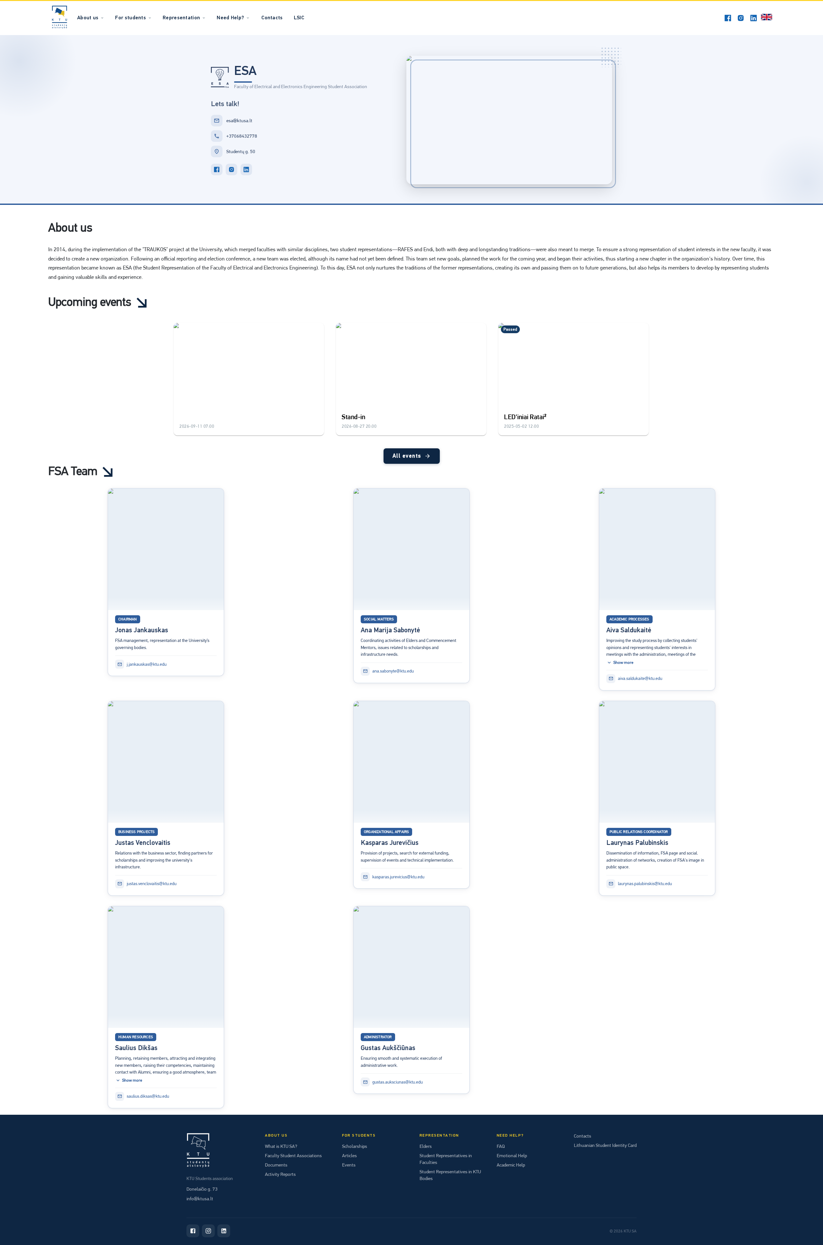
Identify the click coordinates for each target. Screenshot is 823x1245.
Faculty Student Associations (293, 1155)
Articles (349, 1155)
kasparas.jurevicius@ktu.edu (398, 876)
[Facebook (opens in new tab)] (727, 18)
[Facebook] (216, 169)
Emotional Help (512, 1155)
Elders (426, 1146)
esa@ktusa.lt (239, 121)
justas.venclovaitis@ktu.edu (151, 883)
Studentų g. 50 (240, 151)
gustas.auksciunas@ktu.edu (397, 1082)
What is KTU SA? (281, 1146)
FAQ (501, 1146)
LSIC (299, 18)
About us (87, 18)
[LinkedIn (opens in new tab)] (753, 18)
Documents (276, 1165)
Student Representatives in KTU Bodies (450, 1175)
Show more (623, 662)
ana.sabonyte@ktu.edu (393, 670)
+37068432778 (241, 136)
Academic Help (511, 1165)
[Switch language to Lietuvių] (766, 18)
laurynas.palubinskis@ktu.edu (645, 883)
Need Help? (230, 18)
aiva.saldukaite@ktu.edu (640, 678)
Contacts (272, 18)
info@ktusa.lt (199, 1199)
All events (407, 456)
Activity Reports (280, 1174)
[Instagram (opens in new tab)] (740, 18)
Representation (181, 18)
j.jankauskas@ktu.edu (147, 664)
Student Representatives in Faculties (446, 1159)
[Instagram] (208, 1230)
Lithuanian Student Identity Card (605, 1145)
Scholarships (354, 1146)
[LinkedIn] (246, 169)
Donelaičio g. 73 (202, 1189)
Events (349, 1165)
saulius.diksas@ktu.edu (148, 1096)
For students (130, 18)
